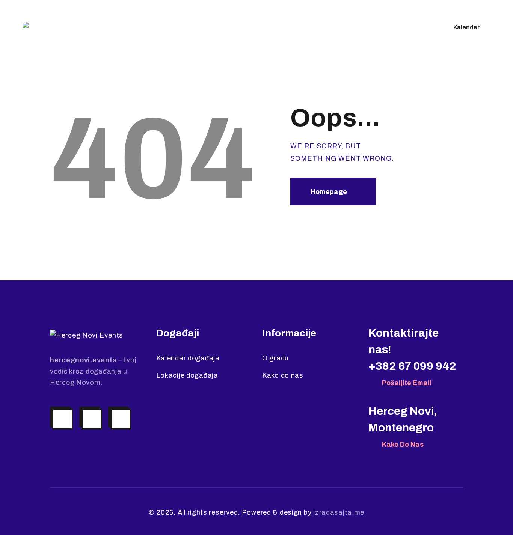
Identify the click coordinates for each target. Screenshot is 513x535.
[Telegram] (120, 419)
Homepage (329, 192)
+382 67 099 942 (412, 366)
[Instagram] (62, 419)
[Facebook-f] (91, 419)
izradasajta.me (338, 512)
